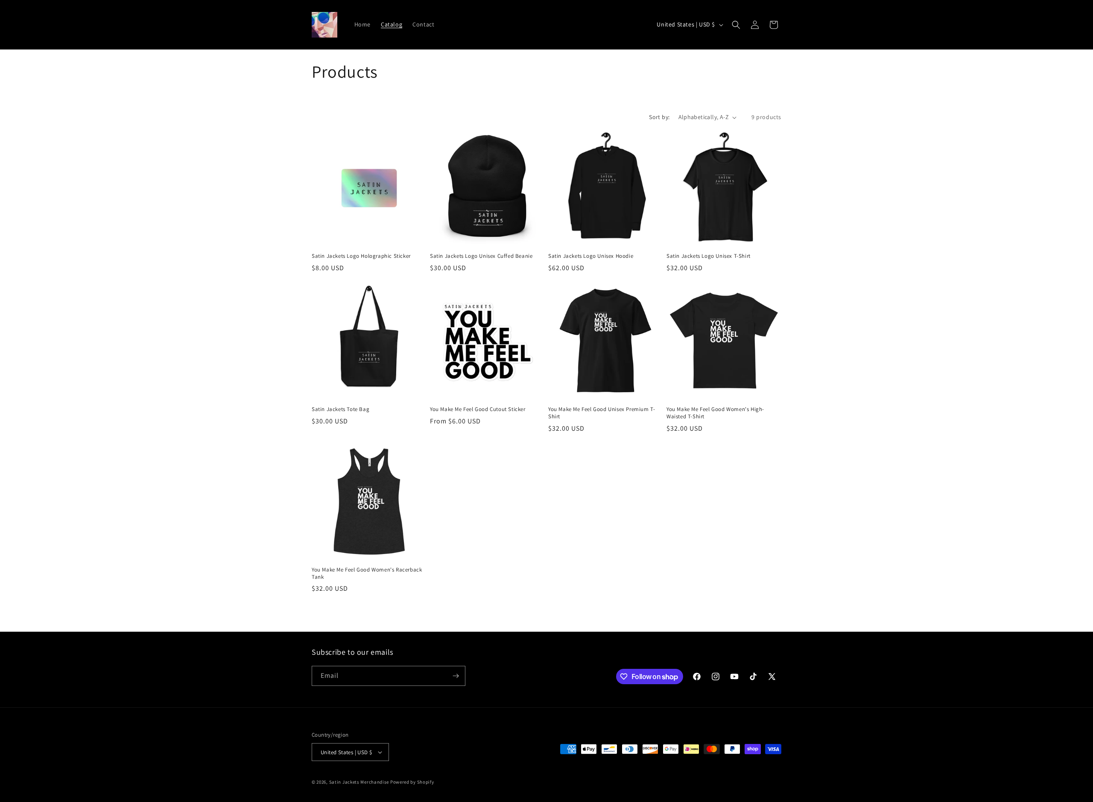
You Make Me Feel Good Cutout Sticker (478, 409)
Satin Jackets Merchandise (359, 782)
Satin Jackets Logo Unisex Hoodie (590, 256)
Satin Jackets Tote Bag (340, 409)
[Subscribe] (455, 676)
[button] (736, 24)
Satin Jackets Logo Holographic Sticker (361, 256)
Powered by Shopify (412, 782)
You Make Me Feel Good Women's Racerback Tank (367, 573)
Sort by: (659, 117)
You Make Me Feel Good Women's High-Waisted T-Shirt (715, 413)
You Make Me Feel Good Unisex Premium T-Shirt (601, 413)
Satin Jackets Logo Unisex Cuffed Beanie (481, 256)
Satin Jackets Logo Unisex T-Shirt (708, 256)
